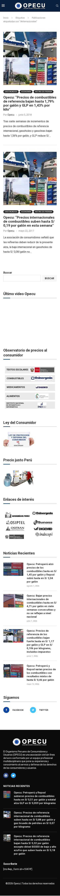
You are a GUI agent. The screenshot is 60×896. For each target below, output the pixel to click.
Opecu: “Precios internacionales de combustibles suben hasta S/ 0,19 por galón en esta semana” (28, 221)
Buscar (7, 272)
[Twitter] (13, 775)
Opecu (11, 114)
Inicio (5, 18)
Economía (26, 92)
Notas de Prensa (43, 92)
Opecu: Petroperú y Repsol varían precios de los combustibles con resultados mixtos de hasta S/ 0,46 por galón (41, 672)
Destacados (11, 92)
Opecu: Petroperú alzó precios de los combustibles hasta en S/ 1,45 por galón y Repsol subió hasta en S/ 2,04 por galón (42, 573)
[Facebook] (5, 775)
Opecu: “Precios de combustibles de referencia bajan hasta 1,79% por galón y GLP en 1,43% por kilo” (29, 103)
